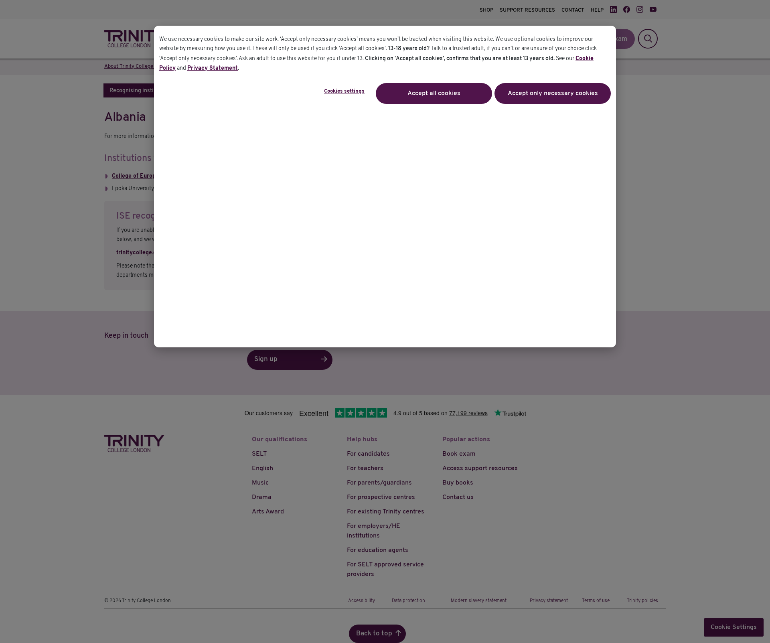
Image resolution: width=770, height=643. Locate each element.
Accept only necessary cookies (553, 93)
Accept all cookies (433, 93)
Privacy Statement (212, 68)
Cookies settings (344, 91)
